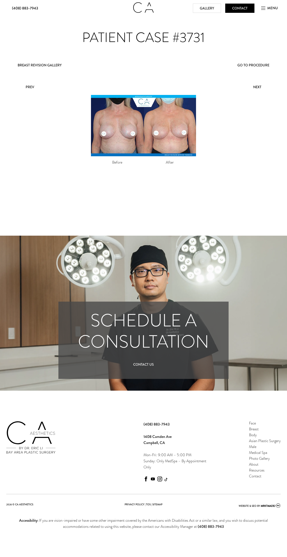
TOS (148, 504)
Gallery (207, 8)
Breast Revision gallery (40, 65)
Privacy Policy (134, 504)
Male (252, 446)
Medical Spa (258, 452)
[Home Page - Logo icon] (143, 11)
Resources (257, 470)
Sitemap (157, 504)
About (253, 464)
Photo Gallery (259, 458)
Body (253, 434)
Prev (30, 87)
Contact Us (143, 364)
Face (252, 423)
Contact (240, 8)
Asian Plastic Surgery (265, 440)
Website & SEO (248, 506)
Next (257, 87)
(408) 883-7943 (25, 8)
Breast (254, 429)
